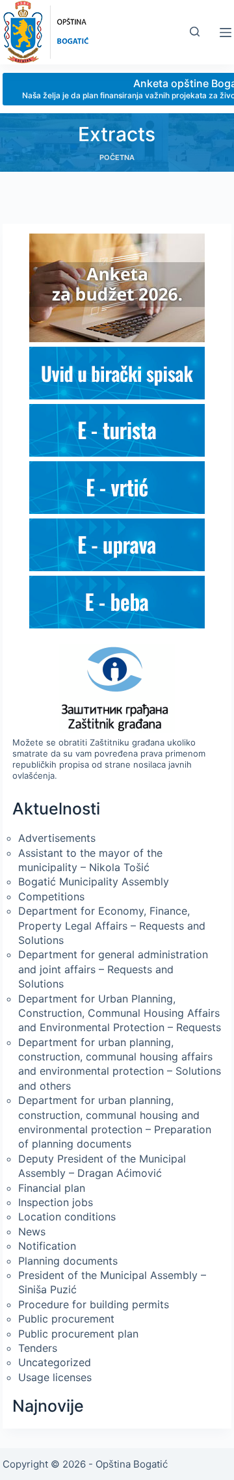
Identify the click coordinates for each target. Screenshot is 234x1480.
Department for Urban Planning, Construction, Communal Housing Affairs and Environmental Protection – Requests (119, 1013)
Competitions (51, 896)
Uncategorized (54, 1362)
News (32, 1231)
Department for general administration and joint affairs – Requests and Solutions (113, 969)
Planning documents (68, 1260)
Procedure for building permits (93, 1304)
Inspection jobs (55, 1202)
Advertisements (57, 837)
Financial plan (51, 1187)
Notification (47, 1245)
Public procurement (66, 1318)
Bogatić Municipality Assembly (93, 881)
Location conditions (67, 1216)
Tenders (37, 1347)
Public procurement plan (78, 1333)
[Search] (195, 31)
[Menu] (225, 32)
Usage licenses (55, 1377)
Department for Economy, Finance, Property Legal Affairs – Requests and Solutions (111, 925)
